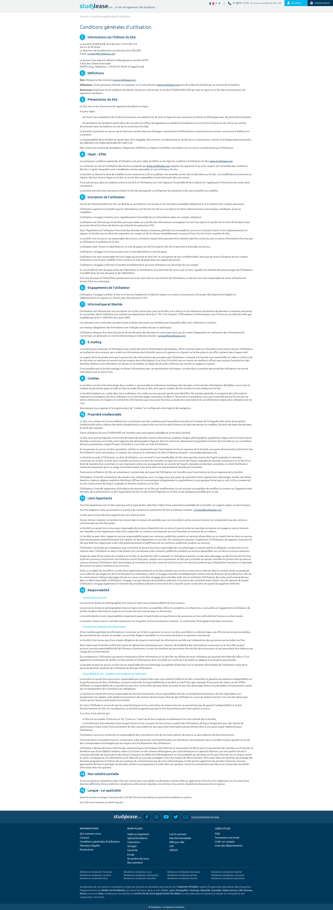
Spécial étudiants (137, 838)
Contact (84, 837)
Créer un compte (224, 841)
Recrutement (135, 862)
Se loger (132, 846)
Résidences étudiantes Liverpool (227, 875)
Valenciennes (230, 890)
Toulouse (194, 890)
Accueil (84, 16)
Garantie (132, 850)
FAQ (217, 833)
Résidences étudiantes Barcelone (228, 878)
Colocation (133, 842)
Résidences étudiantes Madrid (226, 871)
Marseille (205, 890)
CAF (171, 846)
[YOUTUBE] (166, 817)
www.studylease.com (124, 79)
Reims (83, 893)
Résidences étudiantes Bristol (182, 875)
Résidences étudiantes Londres (95, 875)
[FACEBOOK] (147, 817)
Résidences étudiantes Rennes (182, 878)
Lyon (171, 890)
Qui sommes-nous (90, 833)
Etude (130, 854)
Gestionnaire (322, 3)
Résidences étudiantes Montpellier (141, 875)
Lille (240, 890)
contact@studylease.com (101, 53)
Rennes (248, 890)
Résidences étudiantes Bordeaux (183, 871)
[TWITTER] (176, 817)
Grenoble (216, 890)
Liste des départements (229, 845)
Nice (101, 893)
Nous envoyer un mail (200, 817)
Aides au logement (138, 834)
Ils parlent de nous (138, 858)
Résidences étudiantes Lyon (138, 871)
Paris (165, 890)
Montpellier (182, 890)
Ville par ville (176, 842)
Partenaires (86, 849)
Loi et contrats (177, 834)
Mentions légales (90, 845)
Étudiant (296, 3)
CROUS (173, 850)
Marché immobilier (180, 838)
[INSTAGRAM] (156, 817)
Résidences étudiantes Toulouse (96, 871)
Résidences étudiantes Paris (94, 878)
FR (213, 3)
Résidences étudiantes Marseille (140, 878)
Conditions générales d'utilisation (100, 841)
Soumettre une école (227, 837)
